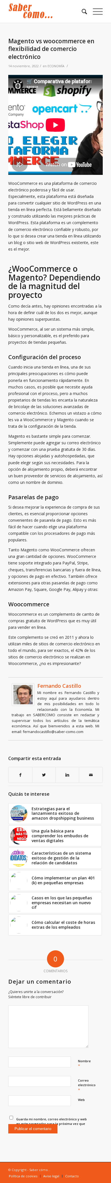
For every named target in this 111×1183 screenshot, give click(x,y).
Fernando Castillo (59, 685)
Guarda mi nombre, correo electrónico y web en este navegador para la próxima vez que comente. (51, 1124)
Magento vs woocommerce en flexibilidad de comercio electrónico (51, 49)
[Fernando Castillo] (23, 704)
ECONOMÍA (56, 66)
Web (81, 1100)
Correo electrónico (87, 1085)
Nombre (84, 1064)
